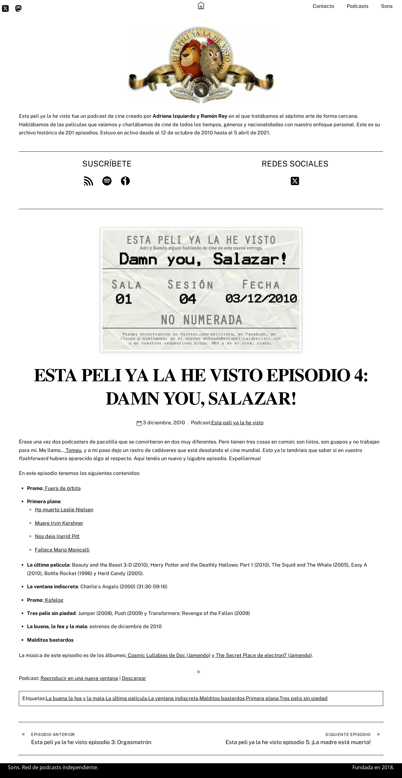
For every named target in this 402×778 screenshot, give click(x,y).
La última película (126, 698)
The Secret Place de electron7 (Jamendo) (263, 655)
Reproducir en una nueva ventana (79, 678)
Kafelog (53, 600)
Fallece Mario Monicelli (62, 550)
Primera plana (262, 698)
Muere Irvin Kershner (59, 523)
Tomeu (72, 450)
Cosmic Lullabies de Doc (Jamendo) (168, 655)
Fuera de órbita (62, 488)
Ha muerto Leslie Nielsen (64, 510)
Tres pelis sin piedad (304, 698)
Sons (387, 6)
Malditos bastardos (222, 698)
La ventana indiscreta (173, 698)
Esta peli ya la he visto (237, 423)
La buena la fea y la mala (75, 698)
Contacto (323, 6)
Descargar (134, 678)
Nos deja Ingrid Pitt (57, 536)
